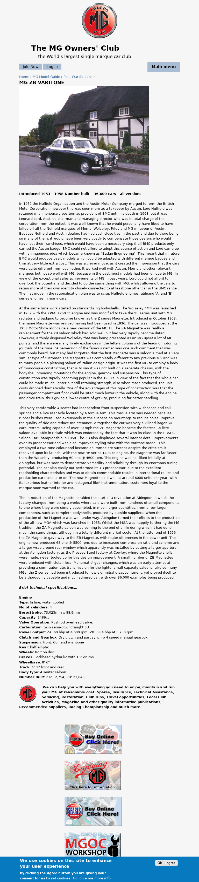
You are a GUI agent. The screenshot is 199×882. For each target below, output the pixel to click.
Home (24, 77)
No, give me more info (92, 878)
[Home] (99, 39)
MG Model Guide (46, 77)
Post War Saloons (78, 77)
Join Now (30, 67)
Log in (52, 67)
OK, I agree (166, 863)
